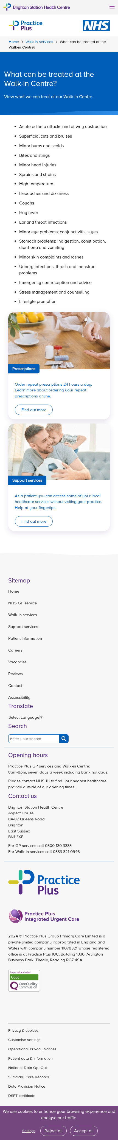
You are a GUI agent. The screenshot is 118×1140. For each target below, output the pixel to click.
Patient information (25, 638)
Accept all (84, 1130)
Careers (15, 650)
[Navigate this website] (111, 6)
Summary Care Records (28, 1077)
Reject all (53, 1130)
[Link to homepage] (25, 24)
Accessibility (19, 697)
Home (14, 41)
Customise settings (24, 1039)
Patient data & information (30, 1058)
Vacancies (17, 661)
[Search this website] (64, 738)
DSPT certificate (21, 1095)
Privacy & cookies (23, 1030)
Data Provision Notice (26, 1086)
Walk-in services (39, 41)
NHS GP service (22, 603)
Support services (23, 626)
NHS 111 (43, 780)
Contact (15, 685)
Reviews (15, 673)
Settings (28, 1131)
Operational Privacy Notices (32, 1049)
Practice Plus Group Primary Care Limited (60, 936)
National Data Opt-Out (27, 1067)
